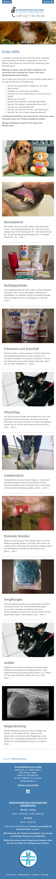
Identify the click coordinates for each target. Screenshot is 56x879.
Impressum (11, 874)
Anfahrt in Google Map (28, 785)
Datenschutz (24, 874)
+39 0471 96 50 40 (29, 16)
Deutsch (47, 2)
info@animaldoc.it (28, 781)
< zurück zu (14, 759)
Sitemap (44, 874)
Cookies (35, 874)
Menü (7, 2)
